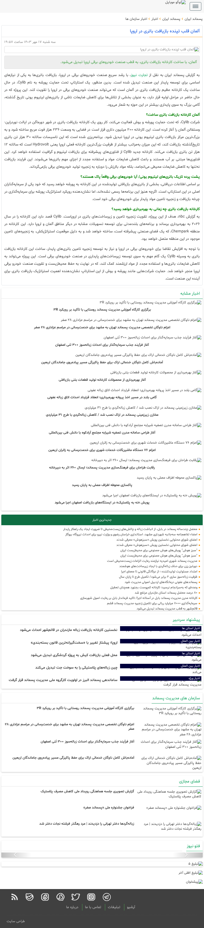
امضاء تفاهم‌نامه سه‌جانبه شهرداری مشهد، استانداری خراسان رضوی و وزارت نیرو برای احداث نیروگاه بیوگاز (131, 534)
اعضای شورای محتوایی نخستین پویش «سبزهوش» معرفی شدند (156, 540)
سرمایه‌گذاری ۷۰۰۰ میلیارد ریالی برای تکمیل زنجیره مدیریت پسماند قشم (152, 603)
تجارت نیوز (139, 75)
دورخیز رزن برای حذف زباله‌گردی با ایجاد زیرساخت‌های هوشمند (158, 566)
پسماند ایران (193, 19)
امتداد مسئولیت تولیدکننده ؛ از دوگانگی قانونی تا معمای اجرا (159, 571)
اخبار (154, 19)
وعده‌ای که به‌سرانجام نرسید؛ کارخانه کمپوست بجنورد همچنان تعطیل (153, 587)
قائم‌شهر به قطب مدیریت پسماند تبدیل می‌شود (167, 609)
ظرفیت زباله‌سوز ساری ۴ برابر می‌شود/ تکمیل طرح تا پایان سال (158, 577)
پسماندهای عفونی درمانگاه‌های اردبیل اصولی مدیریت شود (161, 582)
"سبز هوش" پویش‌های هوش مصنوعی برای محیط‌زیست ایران (158, 550)
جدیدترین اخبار (102, 520)
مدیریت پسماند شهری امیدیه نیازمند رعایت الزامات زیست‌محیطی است (152, 561)
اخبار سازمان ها (136, 19)
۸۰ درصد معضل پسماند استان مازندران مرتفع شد (166, 593)
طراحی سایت (16, 921)
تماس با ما (93, 907)
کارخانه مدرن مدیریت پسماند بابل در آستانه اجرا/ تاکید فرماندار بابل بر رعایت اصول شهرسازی (138, 598)
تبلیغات (114, 907)
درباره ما (72, 907)
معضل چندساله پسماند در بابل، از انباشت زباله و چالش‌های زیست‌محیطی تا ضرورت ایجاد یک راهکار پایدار (130, 529)
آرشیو (131, 907)
